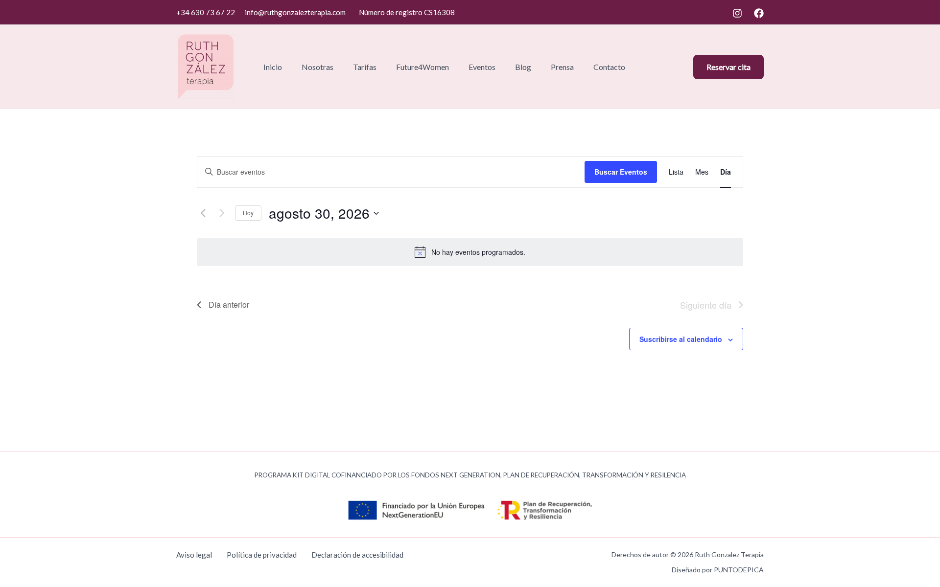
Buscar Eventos (620, 172)
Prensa (562, 66)
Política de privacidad (262, 554)
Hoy (248, 212)
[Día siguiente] (222, 213)
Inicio (272, 66)
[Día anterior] (203, 213)
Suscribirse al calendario (680, 339)
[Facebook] (759, 13)
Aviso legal (194, 554)
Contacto (609, 66)
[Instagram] (737, 13)
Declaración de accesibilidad (357, 554)
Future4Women (422, 66)
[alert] (478, 252)
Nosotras (317, 66)
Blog (523, 66)
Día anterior (229, 304)
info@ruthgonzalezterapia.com (295, 12)
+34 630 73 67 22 (205, 12)
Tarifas (364, 66)
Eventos (482, 66)
